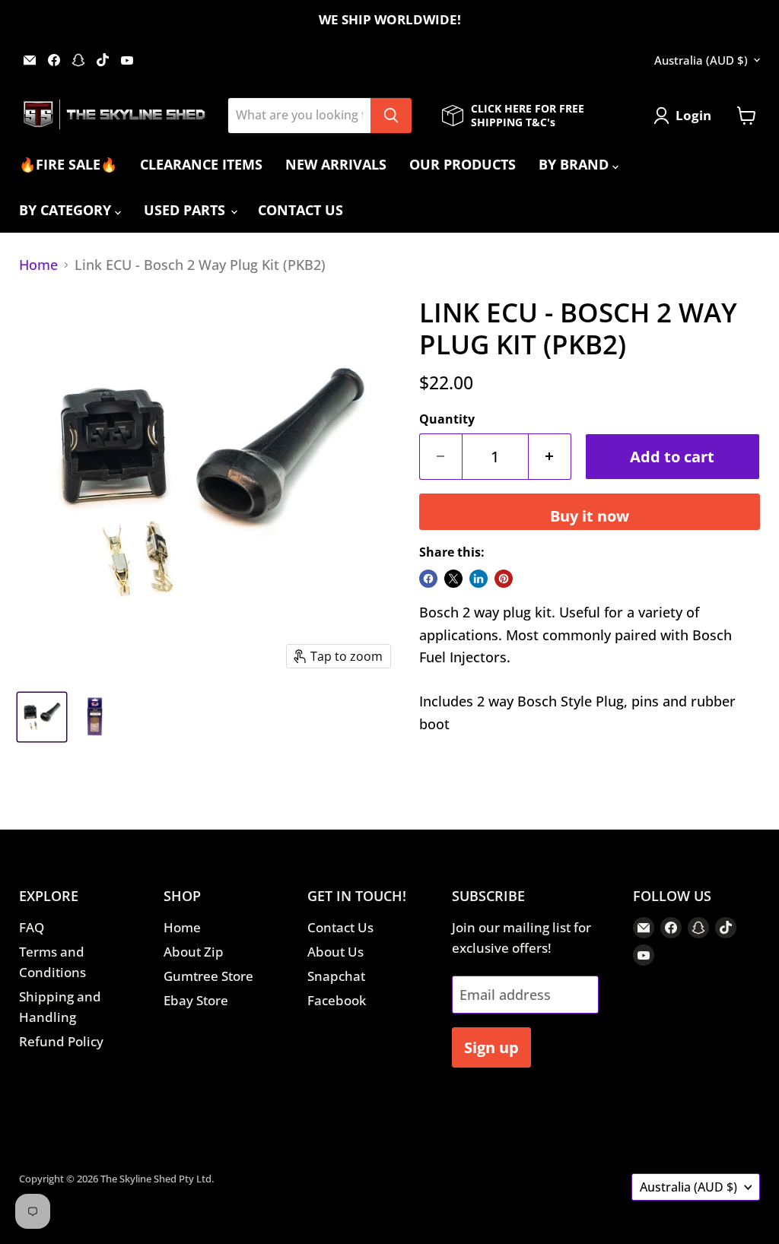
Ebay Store (196, 1000)
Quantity (447, 419)
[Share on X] (453, 579)
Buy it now (589, 515)
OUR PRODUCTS (462, 164)
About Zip (194, 951)
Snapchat (336, 976)
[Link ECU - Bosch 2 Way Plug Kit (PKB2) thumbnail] (41, 717)
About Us (335, 951)
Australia (701, 60)
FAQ (31, 927)
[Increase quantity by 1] (550, 456)
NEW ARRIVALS (335, 164)
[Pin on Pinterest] (503, 579)
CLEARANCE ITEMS (201, 164)
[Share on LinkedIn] (478, 579)
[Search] (391, 115)
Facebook (336, 1000)
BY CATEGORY (67, 210)
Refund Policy (61, 1041)
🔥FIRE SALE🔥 (68, 164)
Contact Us (340, 927)
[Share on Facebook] (428, 579)
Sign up (491, 1047)
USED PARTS (186, 210)
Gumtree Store (208, 976)
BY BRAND (575, 164)
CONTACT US (300, 210)
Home (38, 265)
